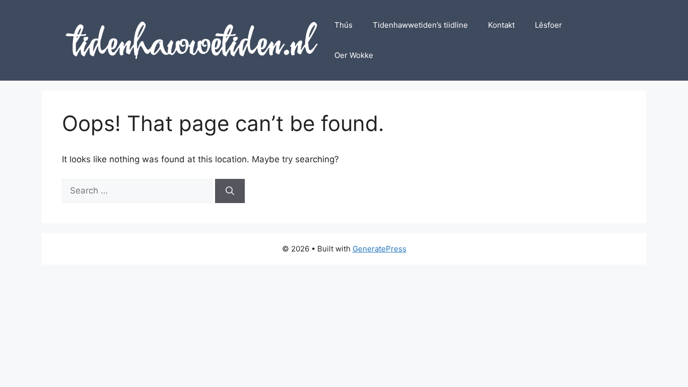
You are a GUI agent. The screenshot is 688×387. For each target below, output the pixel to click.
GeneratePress (379, 248)
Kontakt (501, 25)
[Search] (230, 191)
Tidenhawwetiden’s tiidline (420, 25)
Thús (343, 25)
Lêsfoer (548, 25)
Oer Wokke (353, 55)
